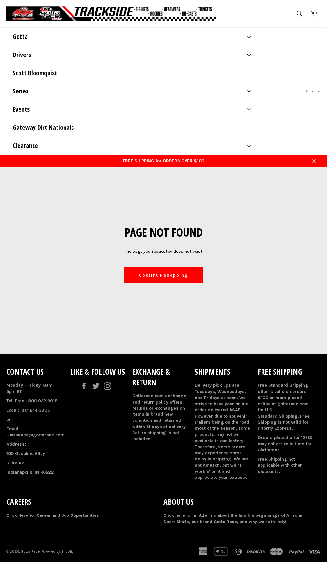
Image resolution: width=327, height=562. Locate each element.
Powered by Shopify (57, 552)
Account (313, 91)
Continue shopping (163, 275)
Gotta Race (30, 552)
